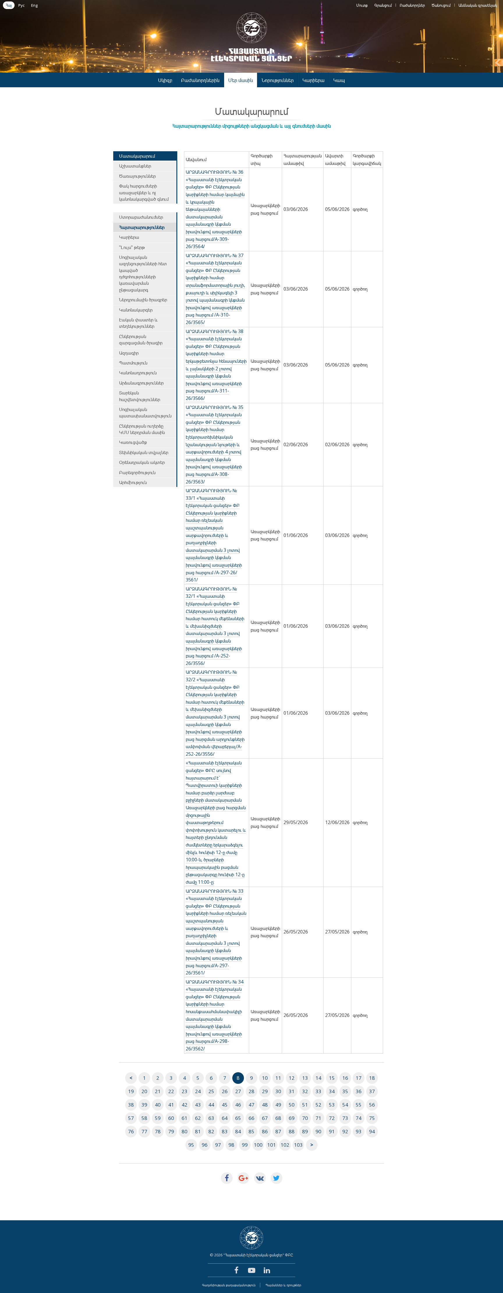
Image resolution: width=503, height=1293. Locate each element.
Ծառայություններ (137, 176)
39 (144, 1104)
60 (171, 1118)
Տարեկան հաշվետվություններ (139, 395)
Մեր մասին (240, 80)
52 (318, 1104)
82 (211, 1131)
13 (305, 1078)
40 (158, 1104)
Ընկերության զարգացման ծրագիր (140, 339)
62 (198, 1118)
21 (158, 1091)
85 (251, 1131)
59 (158, 1118)
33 (318, 1091)
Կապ (339, 80)
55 (359, 1104)
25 (211, 1091)
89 (305, 1131)
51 (305, 1104)
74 (359, 1118)
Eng (34, 5)
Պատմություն (133, 363)
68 (278, 1118)
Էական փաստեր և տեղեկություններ (138, 322)
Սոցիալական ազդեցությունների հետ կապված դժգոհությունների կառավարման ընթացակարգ (143, 273)
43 (198, 1104)
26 (225, 1091)
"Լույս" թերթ (132, 247)
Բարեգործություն (137, 472)
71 (318, 1118)
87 (278, 1131)
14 (318, 1078)
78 (158, 1131)
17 (359, 1078)
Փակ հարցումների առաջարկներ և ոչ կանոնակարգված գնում (144, 192)
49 (278, 1104)
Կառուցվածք (133, 442)
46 (238, 1104)
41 (171, 1104)
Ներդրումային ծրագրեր (143, 299)
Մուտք (362, 5)
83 (225, 1131)
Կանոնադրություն (138, 372)
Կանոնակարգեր (136, 310)
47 (251, 1104)
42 (184, 1104)
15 (332, 1078)
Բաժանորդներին (200, 80)
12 (292, 1078)
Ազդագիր (129, 353)
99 (245, 1144)
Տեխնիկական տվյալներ (143, 452)
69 (292, 1118)
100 (258, 1144)
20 (144, 1091)
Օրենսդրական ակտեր (142, 462)
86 (265, 1131)
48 (265, 1104)
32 (305, 1091)
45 (225, 1104)
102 (285, 1144)
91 (332, 1131)
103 (298, 1144)
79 (171, 1131)
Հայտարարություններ (141, 227)
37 (372, 1091)
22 (171, 1091)
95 (191, 1144)
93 (359, 1131)
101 (271, 1144)
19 (131, 1091)
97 (218, 1144)
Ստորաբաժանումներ (141, 217)
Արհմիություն (133, 482)
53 (332, 1104)
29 (265, 1091)
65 (238, 1118)
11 (278, 1078)
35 (345, 1091)
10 (265, 1078)
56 (372, 1104)
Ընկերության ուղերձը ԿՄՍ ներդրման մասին (142, 429)
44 (211, 1104)
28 (251, 1091)
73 (345, 1118)
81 (198, 1131)
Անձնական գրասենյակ (477, 5)
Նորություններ (278, 80)
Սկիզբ (165, 80)
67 (265, 1118)
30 (278, 1091)
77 (144, 1131)
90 (318, 1131)
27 (238, 1091)
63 (211, 1118)
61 (184, 1118)
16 (345, 1078)
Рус (21, 5)
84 (238, 1131)
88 (292, 1131)
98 (231, 1144)
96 (205, 1144)
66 (251, 1118)
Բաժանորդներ (412, 5)
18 (372, 1078)
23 (184, 1091)
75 (372, 1118)
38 (131, 1104)
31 (292, 1091)
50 (292, 1104)
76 (131, 1131)
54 (345, 1104)
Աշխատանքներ (135, 166)
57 (131, 1118)
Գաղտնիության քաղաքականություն (229, 1285)
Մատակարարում (137, 156)
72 (332, 1118)
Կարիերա (313, 80)
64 (225, 1118)
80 (184, 1131)
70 (305, 1118)
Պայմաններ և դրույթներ (283, 1285)
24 (198, 1091)
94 (372, 1131)
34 (332, 1091)
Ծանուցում (441, 5)
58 (144, 1118)
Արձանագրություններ (141, 383)
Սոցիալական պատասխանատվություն (145, 412)
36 (359, 1091)
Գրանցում (383, 5)
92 (345, 1131)
